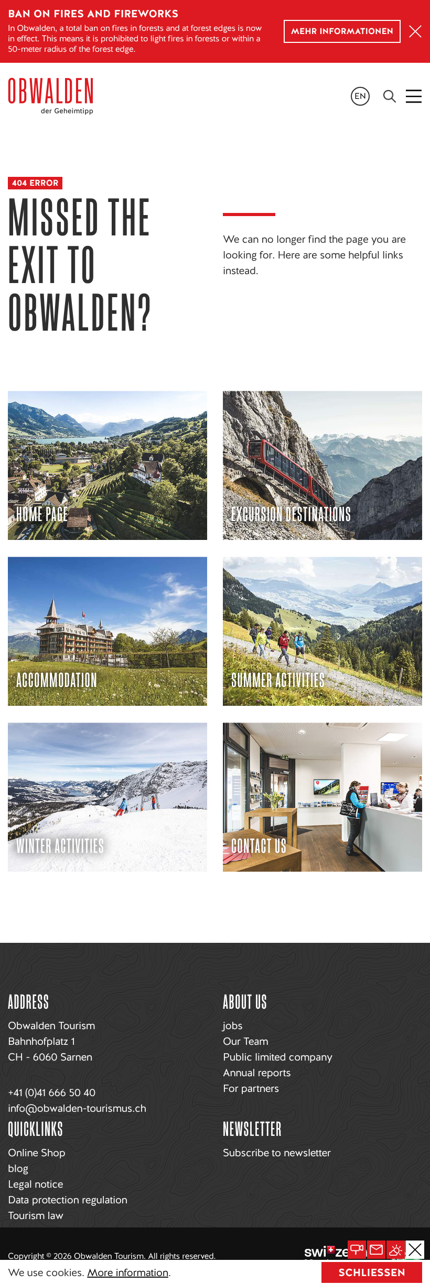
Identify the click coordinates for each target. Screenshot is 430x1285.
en (360, 96)
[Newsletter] (376, 1250)
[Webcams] (357, 1250)
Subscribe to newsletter (276, 1152)
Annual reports (257, 1072)
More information (127, 1272)
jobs (232, 1025)
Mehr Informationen (342, 31)
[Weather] (395, 1250)
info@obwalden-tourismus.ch (77, 1108)
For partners (251, 1088)
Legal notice (35, 1184)
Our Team (245, 1041)
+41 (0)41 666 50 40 (51, 1092)
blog (18, 1168)
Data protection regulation (67, 1200)
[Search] (389, 96)
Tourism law (35, 1215)
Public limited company (277, 1057)
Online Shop (36, 1152)
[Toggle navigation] (414, 96)
